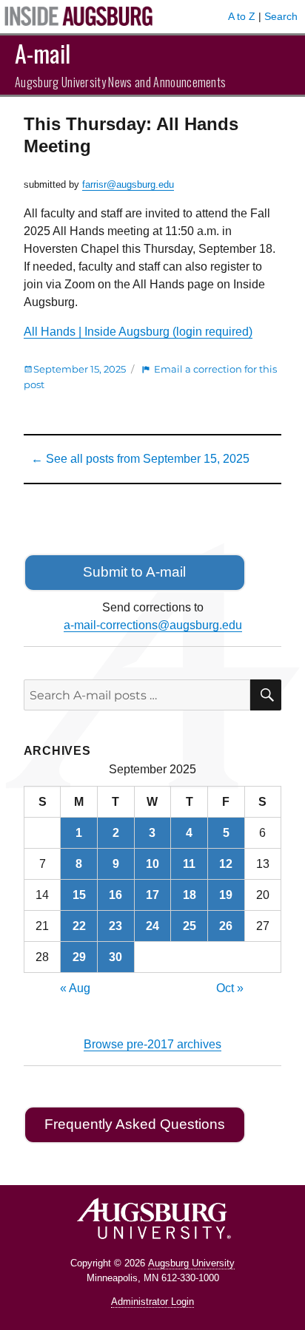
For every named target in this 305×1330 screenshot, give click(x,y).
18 (189, 895)
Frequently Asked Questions (134, 1124)
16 (115, 895)
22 (79, 926)
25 (189, 926)
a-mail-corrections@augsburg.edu (153, 625)
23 (115, 926)
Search (281, 16)
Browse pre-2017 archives (152, 1044)
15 (79, 895)
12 (225, 864)
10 (152, 864)
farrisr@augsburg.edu (128, 184)
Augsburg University (191, 1263)
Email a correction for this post (150, 376)
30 (115, 957)
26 (225, 926)
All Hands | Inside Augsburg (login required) (138, 331)
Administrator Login (152, 1301)
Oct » (230, 988)
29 (79, 957)
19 (225, 895)
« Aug (75, 988)
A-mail (42, 52)
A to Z (241, 16)
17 (152, 895)
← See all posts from (140, 458)
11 (189, 864)
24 (152, 926)
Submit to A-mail (134, 572)
